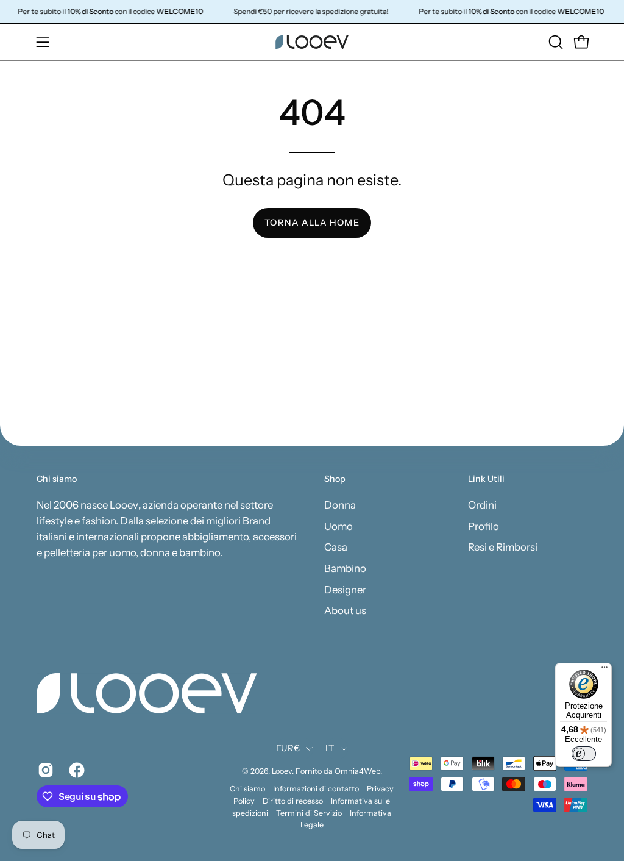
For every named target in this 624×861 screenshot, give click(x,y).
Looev (282, 771)
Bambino (345, 568)
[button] (554, 42)
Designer (345, 589)
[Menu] (604, 670)
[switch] (584, 753)
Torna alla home (311, 222)
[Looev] (312, 42)
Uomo (338, 526)
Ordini (482, 505)
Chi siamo (247, 788)
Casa (335, 547)
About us (345, 610)
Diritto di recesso (293, 801)
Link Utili (486, 479)
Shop (335, 479)
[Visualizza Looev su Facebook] (75, 770)
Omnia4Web (357, 771)
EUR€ (288, 748)
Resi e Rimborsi (502, 547)
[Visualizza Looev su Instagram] (44, 770)
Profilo (483, 526)
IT (330, 748)
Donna (340, 505)
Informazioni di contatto (316, 788)
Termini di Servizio (309, 813)
